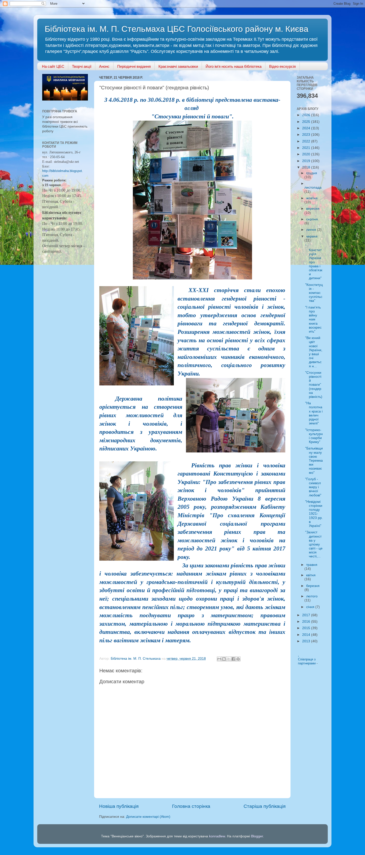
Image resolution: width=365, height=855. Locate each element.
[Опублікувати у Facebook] (233, 658)
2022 (306, 141)
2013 (306, 641)
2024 (306, 128)
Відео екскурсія (282, 66)
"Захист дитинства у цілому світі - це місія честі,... (314, 544)
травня (311, 565)
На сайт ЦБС (53, 66)
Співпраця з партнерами (307, 661)
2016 (306, 621)
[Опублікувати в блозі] (223, 658)
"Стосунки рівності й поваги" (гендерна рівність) (313, 385)
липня (311, 230)
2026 (306, 115)
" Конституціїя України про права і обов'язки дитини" (313, 262)
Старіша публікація (265, 806)
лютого (312, 596)
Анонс (104, 66)
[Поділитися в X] (228, 658)
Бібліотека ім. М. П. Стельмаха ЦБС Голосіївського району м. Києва (176, 29)
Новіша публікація (119, 806)
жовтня (312, 198)
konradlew (217, 836)
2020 (306, 154)
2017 (306, 615)
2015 (306, 628)
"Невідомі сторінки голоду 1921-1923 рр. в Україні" (314, 514)
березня (313, 586)
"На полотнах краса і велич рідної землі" (314, 413)
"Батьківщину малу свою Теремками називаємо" (314, 460)
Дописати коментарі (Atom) (148, 817)
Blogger (257, 836)
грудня (311, 173)
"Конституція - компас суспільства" (314, 293)
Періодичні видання (134, 66)
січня (310, 607)
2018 (306, 167)
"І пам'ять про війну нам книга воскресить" (313, 319)
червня (312, 236)
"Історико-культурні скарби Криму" (314, 436)
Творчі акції (81, 66)
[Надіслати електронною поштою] (219, 658)
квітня (311, 575)
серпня (312, 219)
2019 (306, 161)
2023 (306, 135)
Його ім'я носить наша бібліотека (233, 66)
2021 (306, 148)
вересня (313, 208)
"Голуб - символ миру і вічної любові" (313, 487)
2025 (306, 122)
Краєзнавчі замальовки (178, 66)
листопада (313, 187)
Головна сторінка (191, 806)
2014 (306, 635)
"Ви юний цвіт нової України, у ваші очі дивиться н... (313, 352)
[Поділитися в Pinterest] (238, 658)
